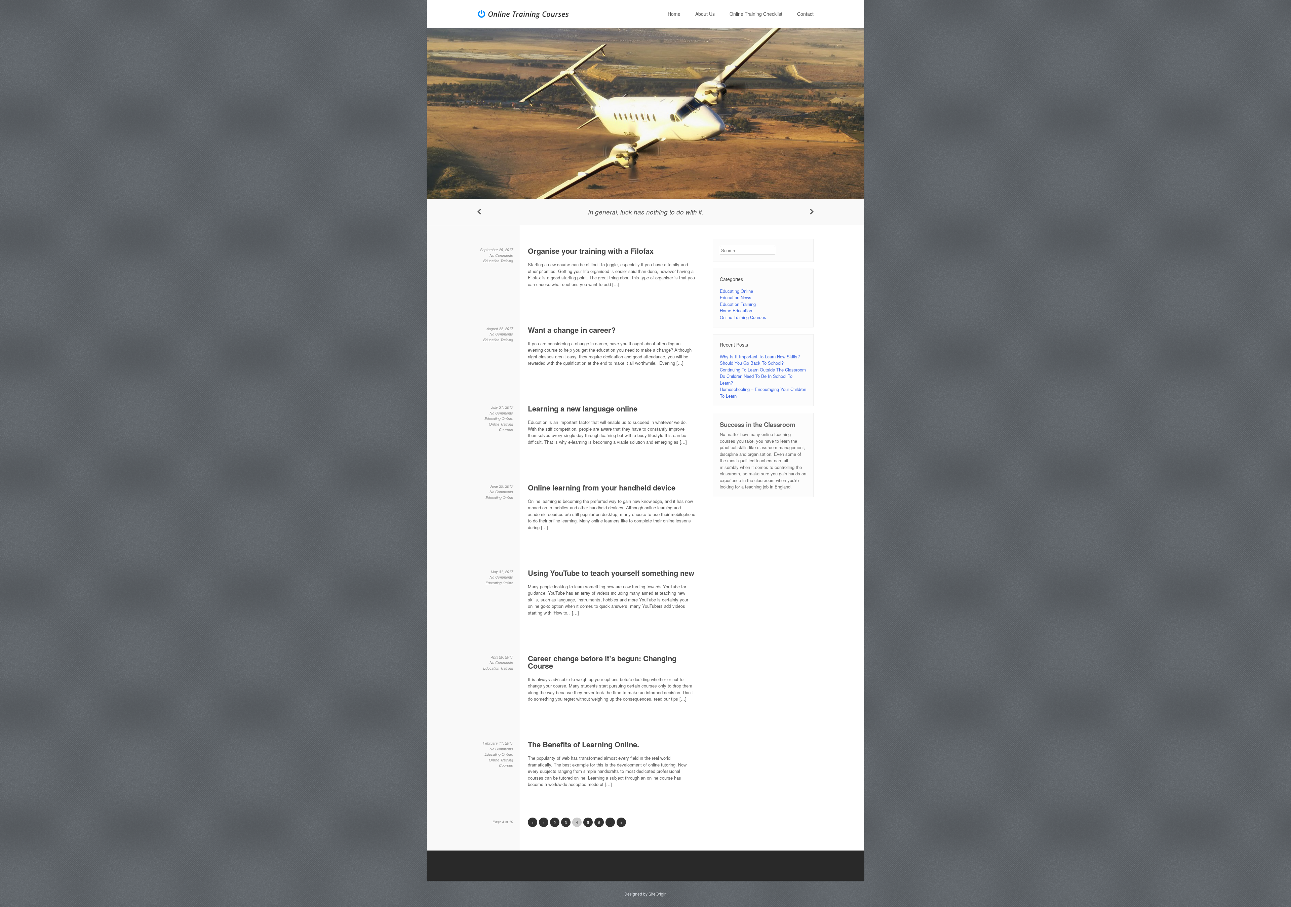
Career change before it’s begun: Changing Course (602, 662)
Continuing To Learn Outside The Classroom (763, 369)
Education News (735, 297)
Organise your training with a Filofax (591, 250)
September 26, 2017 (496, 249)
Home (674, 13)
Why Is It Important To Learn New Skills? (760, 356)
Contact (805, 13)
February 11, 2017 (498, 743)
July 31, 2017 (502, 407)
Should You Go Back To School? (752, 363)
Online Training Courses (528, 14)
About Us (705, 13)
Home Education (736, 310)
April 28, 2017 (502, 657)
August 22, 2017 (499, 328)
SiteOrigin (658, 894)
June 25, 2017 (501, 486)
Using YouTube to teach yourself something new (611, 572)
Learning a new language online (582, 408)
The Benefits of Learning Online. (583, 744)
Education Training (498, 260)
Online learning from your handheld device (601, 487)
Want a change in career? (572, 329)
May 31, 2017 (502, 571)
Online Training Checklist (756, 13)
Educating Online (498, 418)
